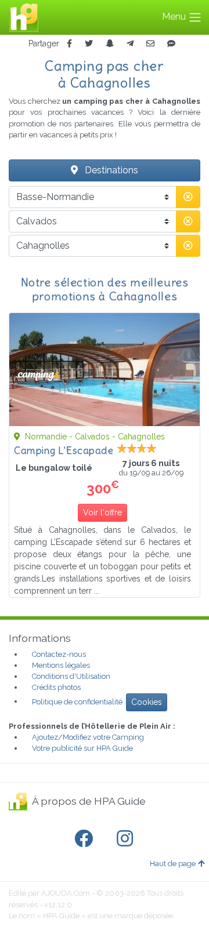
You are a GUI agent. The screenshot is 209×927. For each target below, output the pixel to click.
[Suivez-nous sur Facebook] (85, 839)
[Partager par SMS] (171, 44)
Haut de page (173, 863)
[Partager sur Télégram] (130, 44)
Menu (175, 16)
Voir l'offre (102, 512)
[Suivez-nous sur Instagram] (127, 839)
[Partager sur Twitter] (89, 44)
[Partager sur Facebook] (69, 44)
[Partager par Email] (150, 44)
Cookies (146, 702)
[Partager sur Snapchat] (109, 44)
